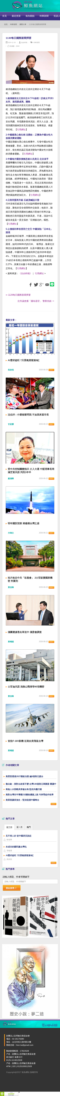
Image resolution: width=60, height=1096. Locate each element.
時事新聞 (44, 16)
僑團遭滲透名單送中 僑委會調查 (25, 632)
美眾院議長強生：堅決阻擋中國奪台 (22, 800)
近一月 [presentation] (19, 827)
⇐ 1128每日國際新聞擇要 (18, 295)
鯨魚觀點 (30, 16)
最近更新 (16, 16)
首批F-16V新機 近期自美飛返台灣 (25, 741)
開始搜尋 (10, 888)
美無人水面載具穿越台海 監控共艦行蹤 (24, 789)
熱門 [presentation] (29, 827)
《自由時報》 (25, 273)
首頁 (4, 16)
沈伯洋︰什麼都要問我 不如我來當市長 (28, 414)
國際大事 (23, 24)
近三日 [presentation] (9, 827)
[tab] (9, 827)
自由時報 (24, 42)
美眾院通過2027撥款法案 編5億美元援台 (24, 776)
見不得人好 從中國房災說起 (18, 836)
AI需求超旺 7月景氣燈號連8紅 (23, 360)
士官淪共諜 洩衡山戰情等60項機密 (26, 686)
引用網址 (21, 129)
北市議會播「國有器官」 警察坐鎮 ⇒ (35, 301)
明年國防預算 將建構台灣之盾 (23, 523)
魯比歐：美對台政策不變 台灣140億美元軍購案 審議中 (31, 784)
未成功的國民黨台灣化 (16, 846)
